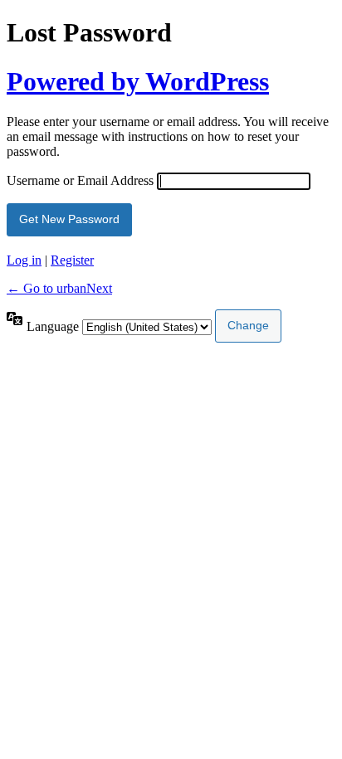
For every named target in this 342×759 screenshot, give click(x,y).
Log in (24, 260)
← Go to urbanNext (59, 288)
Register (72, 260)
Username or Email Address (80, 180)
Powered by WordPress (138, 81)
